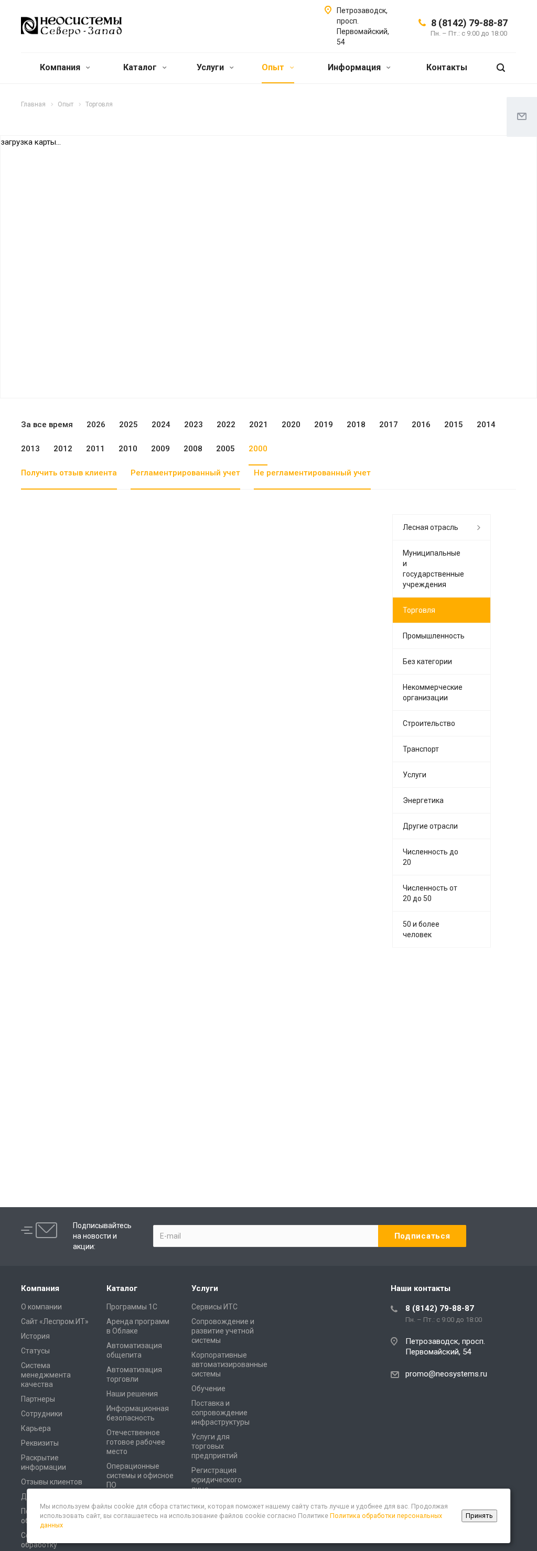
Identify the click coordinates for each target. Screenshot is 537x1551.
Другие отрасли (430, 826)
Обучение (208, 1388)
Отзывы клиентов (51, 1482)
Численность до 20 (430, 857)
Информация (355, 67)
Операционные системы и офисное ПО (140, 1475)
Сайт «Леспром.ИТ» (55, 1321)
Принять (479, 1516)
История (35, 1336)
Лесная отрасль (430, 527)
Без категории (427, 661)
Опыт (274, 67)
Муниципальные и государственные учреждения (433, 569)
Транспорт (421, 749)
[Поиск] (501, 67)
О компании (41, 1307)
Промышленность (434, 636)
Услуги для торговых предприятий (214, 1446)
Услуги (211, 67)
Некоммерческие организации (433, 692)
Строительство (429, 723)
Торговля (419, 610)
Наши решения (132, 1394)
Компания (61, 67)
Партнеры (38, 1399)
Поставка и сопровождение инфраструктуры (220, 1412)
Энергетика (423, 800)
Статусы (35, 1351)
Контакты (446, 67)
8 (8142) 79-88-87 (469, 22)
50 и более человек (421, 929)
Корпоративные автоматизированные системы (229, 1364)
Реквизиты (40, 1443)
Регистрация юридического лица (216, 1479)
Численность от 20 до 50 (430, 893)
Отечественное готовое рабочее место (135, 1442)
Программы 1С (131, 1307)
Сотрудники (41, 1413)
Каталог (141, 67)
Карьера (36, 1428)
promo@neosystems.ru (446, 1374)
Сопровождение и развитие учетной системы (222, 1330)
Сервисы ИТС (214, 1307)
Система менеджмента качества (46, 1375)
